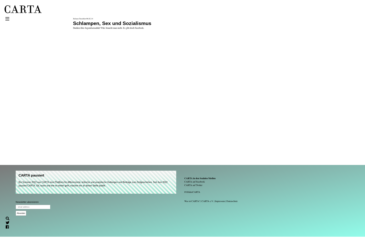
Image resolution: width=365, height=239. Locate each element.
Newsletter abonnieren (27, 202)
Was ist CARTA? (192, 201)
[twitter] (8, 223)
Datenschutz (232, 201)
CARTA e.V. (207, 201)
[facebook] (8, 227)
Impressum (220, 201)
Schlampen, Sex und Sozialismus (112, 23)
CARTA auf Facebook (194, 181)
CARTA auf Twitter (193, 185)
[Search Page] (8, 218)
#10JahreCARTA (192, 191)
